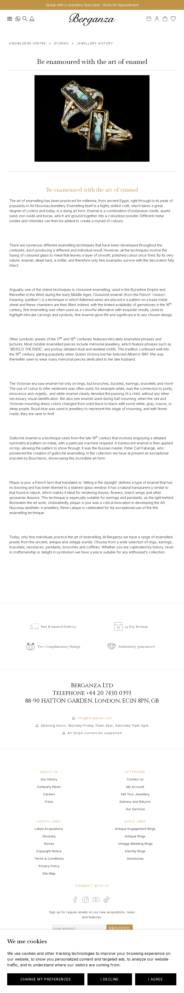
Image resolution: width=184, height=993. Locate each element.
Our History (48, 779)
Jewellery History (95, 43)
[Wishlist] (173, 18)
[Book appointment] (149, 18)
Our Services (135, 809)
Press (49, 801)
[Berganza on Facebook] (75, 899)
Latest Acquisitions (49, 829)
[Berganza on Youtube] (96, 899)
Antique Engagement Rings (135, 829)
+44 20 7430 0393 (108, 693)
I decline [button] (110, 979)
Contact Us (135, 779)
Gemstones (135, 858)
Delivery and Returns (135, 801)
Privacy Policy (49, 866)
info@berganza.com (94, 718)
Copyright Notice (49, 851)
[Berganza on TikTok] (107, 899)
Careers (49, 794)
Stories (61, 43)
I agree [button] (155, 979)
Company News (49, 787)
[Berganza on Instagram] (85, 899)
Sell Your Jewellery (135, 794)
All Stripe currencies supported (95, 733)
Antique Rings (135, 836)
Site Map (48, 873)
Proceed (119, 928)
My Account (135, 787)
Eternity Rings (135, 851)
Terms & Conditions (49, 858)
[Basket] (165, 18)
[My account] (157, 18)
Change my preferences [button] (45, 979)
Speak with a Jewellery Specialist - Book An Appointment (92, 5)
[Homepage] (92, 19)
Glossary (49, 836)
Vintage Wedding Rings (135, 844)
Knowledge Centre (27, 43)
